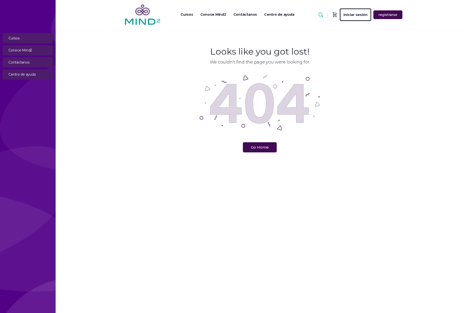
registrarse (387, 15)
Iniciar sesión (355, 15)
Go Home (260, 147)
